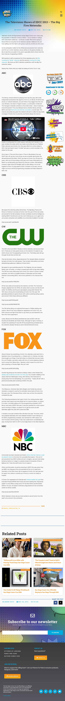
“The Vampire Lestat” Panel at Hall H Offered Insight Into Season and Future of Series (48, 562)
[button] (61, 12)
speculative (13, 508)
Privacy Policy (6, 695)
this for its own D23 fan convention (21, 110)
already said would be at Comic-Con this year (15, 374)
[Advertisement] (32, 4)
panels (5, 508)
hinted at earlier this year (33, 479)
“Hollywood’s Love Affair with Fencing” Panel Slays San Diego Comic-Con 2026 (16, 562)
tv (19, 508)
